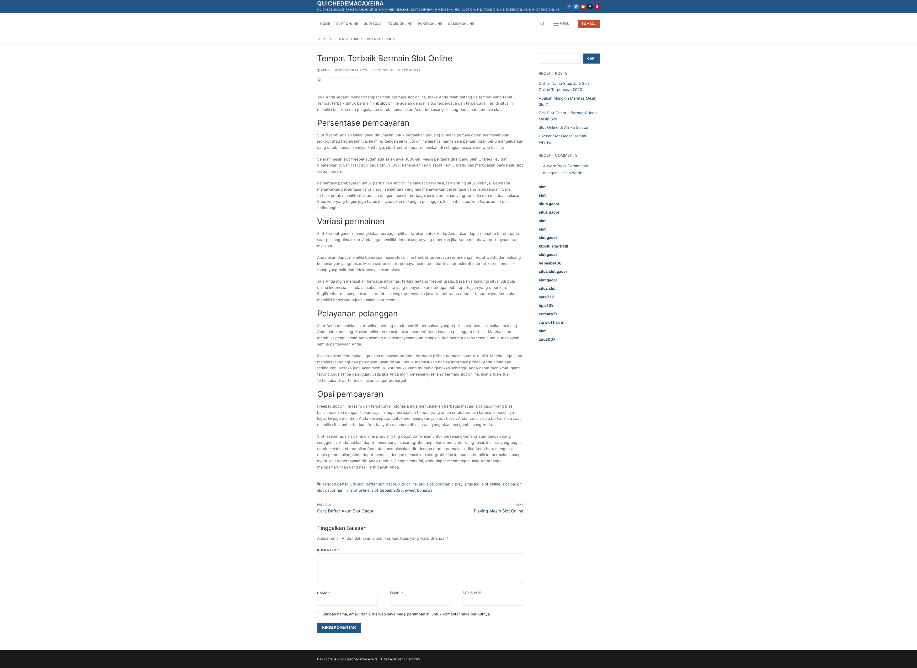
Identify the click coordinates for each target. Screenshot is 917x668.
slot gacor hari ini (333, 490)
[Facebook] (569, 6)
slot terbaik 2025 (387, 490)
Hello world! (572, 172)
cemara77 (548, 314)
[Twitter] (576, 6)
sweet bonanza (418, 490)
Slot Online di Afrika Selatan (564, 127)
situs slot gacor (553, 271)
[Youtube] (583, 6)
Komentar (328, 550)
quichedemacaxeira (350, 3)
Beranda (325, 39)
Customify (412, 659)
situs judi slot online (482, 484)
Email (396, 593)
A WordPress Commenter (566, 165)
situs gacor (549, 203)
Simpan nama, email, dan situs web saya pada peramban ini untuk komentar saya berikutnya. (407, 614)
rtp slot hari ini (552, 322)
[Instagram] (590, 6)
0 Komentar (410, 70)
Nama (323, 593)
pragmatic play (448, 484)
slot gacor (511, 484)
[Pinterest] (597, 6)
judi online (407, 484)
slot (542, 186)
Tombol (589, 24)
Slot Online (384, 70)
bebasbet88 (550, 263)
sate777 (546, 297)
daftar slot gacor (381, 484)
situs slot (547, 288)
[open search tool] (542, 24)
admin (325, 70)
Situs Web (472, 593)
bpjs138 (546, 305)
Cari (591, 58)
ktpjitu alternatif (553, 246)
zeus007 (547, 339)
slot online (360, 490)
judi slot (426, 484)
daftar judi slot (350, 484)
